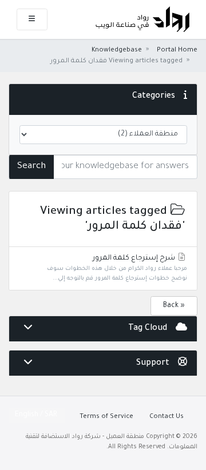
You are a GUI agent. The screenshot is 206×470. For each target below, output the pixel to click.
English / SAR (37, 415)
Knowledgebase (117, 50)
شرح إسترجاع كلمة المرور (117, 268)
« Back (174, 306)
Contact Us (166, 416)
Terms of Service (106, 416)
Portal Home (177, 50)
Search (31, 167)
